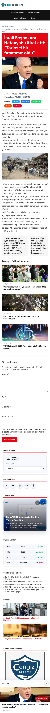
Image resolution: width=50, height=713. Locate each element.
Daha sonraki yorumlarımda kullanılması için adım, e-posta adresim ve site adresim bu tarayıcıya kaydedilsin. (25, 431)
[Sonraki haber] (43, 502)
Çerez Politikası (19, 18)
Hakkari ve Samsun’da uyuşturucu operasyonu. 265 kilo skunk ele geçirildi (24, 591)
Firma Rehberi (34, 13)
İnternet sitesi (8, 416)
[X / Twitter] (13, 486)
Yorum (5, 374)
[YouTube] (26, 486)
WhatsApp (36, 101)
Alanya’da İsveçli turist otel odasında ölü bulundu (23, 582)
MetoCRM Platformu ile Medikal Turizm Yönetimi (23, 584)
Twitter (15, 101)
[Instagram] (20, 486)
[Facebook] (6, 486)
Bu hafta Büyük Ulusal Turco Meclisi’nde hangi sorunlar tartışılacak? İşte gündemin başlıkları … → (38, 245)
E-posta (6, 407)
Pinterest (17, 106)
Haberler (5, 26)
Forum (34, 18)
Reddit (8, 106)
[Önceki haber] (37, 502)
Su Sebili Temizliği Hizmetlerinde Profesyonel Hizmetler (22, 578)
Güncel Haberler (17, 13)
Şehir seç (10, 464)
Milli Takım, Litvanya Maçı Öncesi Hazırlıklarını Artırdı (24, 587)
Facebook (25, 101)
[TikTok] (33, 486)
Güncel (13, 26)
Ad (4, 397)
